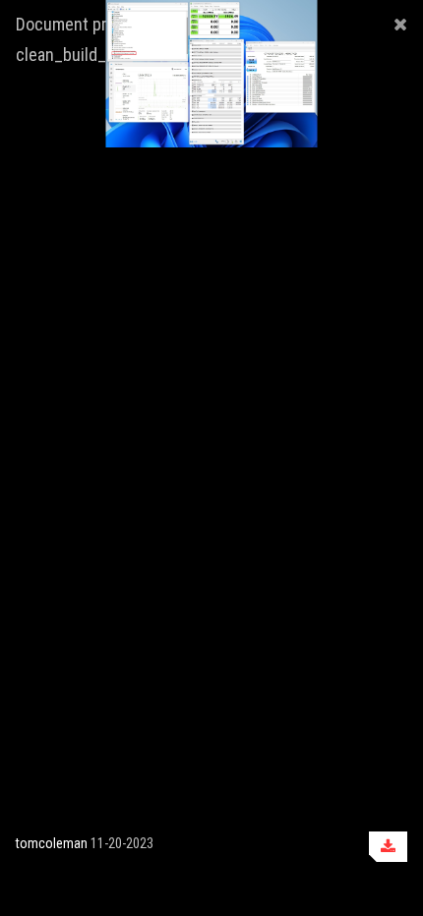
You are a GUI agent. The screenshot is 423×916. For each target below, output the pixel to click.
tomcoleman (52, 843)
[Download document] (388, 846)
